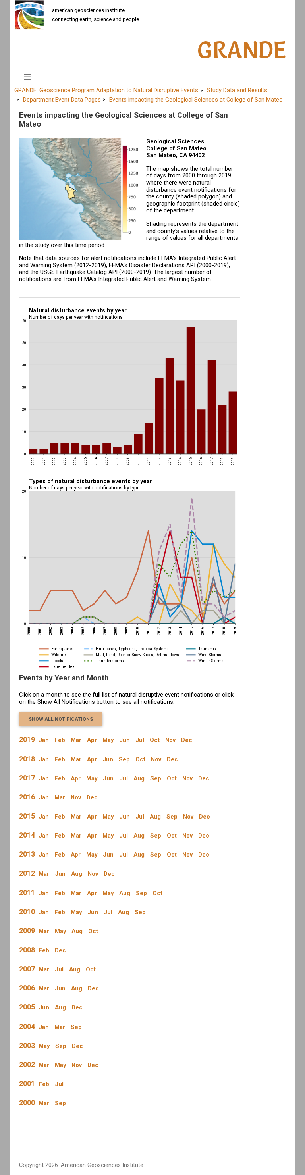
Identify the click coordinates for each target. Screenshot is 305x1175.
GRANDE (242, 50)
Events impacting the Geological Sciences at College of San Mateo (196, 99)
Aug (139, 778)
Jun (124, 740)
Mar (76, 740)
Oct (155, 740)
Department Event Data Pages (62, 99)
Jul (139, 740)
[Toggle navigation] (27, 77)
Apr (92, 740)
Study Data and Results (237, 90)
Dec (186, 740)
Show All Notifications (61, 719)
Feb (59, 740)
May (108, 740)
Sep (124, 759)
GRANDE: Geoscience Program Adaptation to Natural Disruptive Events (106, 90)
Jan (44, 740)
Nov (170, 740)
